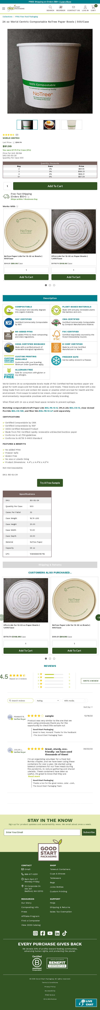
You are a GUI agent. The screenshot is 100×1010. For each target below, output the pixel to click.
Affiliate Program (30, 916)
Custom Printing (58, 891)
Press (24, 911)
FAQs (52, 903)
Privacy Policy (50, 987)
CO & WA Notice (50, 999)
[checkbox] (75, 700)
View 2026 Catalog (30, 925)
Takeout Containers (60, 869)
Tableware (55, 878)
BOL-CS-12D (18, 411)
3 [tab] (54, 285)
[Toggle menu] (3, 8)
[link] (54, 687)
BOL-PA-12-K (51, 408)
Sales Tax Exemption (61, 911)
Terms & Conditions (50, 982)
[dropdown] (48, 700)
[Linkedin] (57, 934)
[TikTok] (64, 934)
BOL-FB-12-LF (46, 411)
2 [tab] (50, 285)
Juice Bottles (57, 887)
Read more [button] (34, 776)
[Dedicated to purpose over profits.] (57, 963)
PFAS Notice (50, 995)
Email (27, 869)
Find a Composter (30, 920)
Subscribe (89, 832)
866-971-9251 (31, 874)
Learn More (65, 2)
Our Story (26, 903)
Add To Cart (26, 277)
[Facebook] (42, 934)
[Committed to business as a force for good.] (37, 963)
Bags (52, 882)
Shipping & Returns (50, 564)
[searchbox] (20, 700)
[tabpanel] (26, 245)
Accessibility (50, 991)
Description (50, 298)
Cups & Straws (57, 873)
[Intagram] (35, 934)
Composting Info (30, 907)
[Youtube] (50, 934)
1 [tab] (46, 285)
